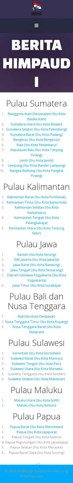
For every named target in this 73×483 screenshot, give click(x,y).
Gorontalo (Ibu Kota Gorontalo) (36, 353)
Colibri (49, 476)
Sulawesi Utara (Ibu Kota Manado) (36, 368)
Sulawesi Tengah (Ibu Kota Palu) (36, 363)
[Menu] (36, 25)
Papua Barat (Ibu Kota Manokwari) (36, 427)
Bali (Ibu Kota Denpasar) (36, 316)
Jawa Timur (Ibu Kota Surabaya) (36, 285)
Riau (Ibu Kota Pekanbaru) (36, 145)
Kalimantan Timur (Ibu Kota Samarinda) (36, 202)
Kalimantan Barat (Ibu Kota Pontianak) (36, 197)
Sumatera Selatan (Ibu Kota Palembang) (36, 129)
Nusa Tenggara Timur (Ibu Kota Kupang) (36, 321)
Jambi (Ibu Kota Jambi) (36, 160)
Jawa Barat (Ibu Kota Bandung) (36, 265)
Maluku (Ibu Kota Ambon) (36, 405)
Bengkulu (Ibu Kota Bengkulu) (36, 139)
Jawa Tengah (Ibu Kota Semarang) (37, 270)
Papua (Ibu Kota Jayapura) (37, 432)
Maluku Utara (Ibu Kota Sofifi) (36, 400)
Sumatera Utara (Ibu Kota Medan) (36, 124)
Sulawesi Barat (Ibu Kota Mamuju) (36, 358)
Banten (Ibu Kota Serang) (36, 254)
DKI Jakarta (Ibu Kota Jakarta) (36, 259)
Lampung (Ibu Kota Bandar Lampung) (36, 165)
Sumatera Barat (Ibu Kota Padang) (36, 134)
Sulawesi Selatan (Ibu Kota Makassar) (36, 379)
